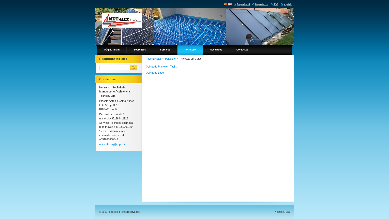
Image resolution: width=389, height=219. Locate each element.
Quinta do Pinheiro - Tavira (161, 66)
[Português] (225, 4)
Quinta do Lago (155, 72)
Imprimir (288, 4)
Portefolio (170, 59)
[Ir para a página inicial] (122, 21)
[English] (230, 4)
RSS (276, 4)
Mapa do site (261, 4)
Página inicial (153, 59)
